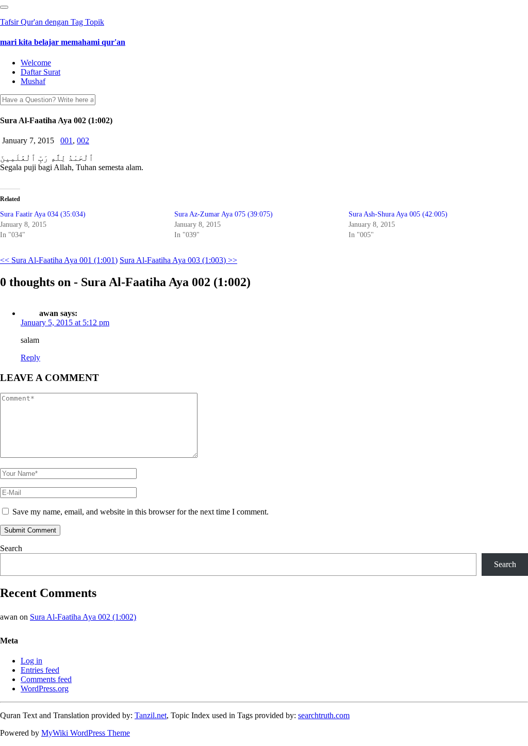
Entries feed (40, 670)
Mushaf (33, 81)
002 (83, 140)
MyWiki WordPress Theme (85, 732)
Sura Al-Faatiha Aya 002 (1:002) (83, 616)
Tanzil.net (151, 715)
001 (66, 140)
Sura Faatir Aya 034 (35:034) (43, 214)
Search (11, 548)
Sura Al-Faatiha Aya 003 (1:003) (178, 260)
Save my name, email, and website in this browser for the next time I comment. (140, 511)
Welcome (36, 62)
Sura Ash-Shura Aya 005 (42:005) (398, 214)
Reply (30, 357)
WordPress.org (45, 688)
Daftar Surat (40, 72)
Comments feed (46, 679)
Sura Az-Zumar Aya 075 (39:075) (223, 214)
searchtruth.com (324, 715)
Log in (31, 660)
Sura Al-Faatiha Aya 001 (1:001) (59, 260)
